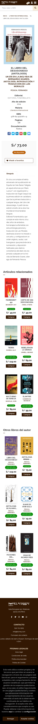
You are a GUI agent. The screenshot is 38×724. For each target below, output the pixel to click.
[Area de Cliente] (32, 3)
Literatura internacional (18, 16)
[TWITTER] (15, 617)
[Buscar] (35, 8)
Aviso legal (19, 652)
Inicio (5, 16)
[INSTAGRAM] (19, 617)
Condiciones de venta (19, 655)
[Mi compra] (28, 2)
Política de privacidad (19, 659)
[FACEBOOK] (11, 617)
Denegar (10, 719)
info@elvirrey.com (19, 632)
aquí (10, 712)
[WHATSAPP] (26, 617)
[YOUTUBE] (22, 617)
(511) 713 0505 (19, 628)
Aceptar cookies (27, 719)
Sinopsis (10, 174)
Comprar (11, 317)
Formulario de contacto (19, 635)
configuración (30, 712)
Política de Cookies (19, 663)
